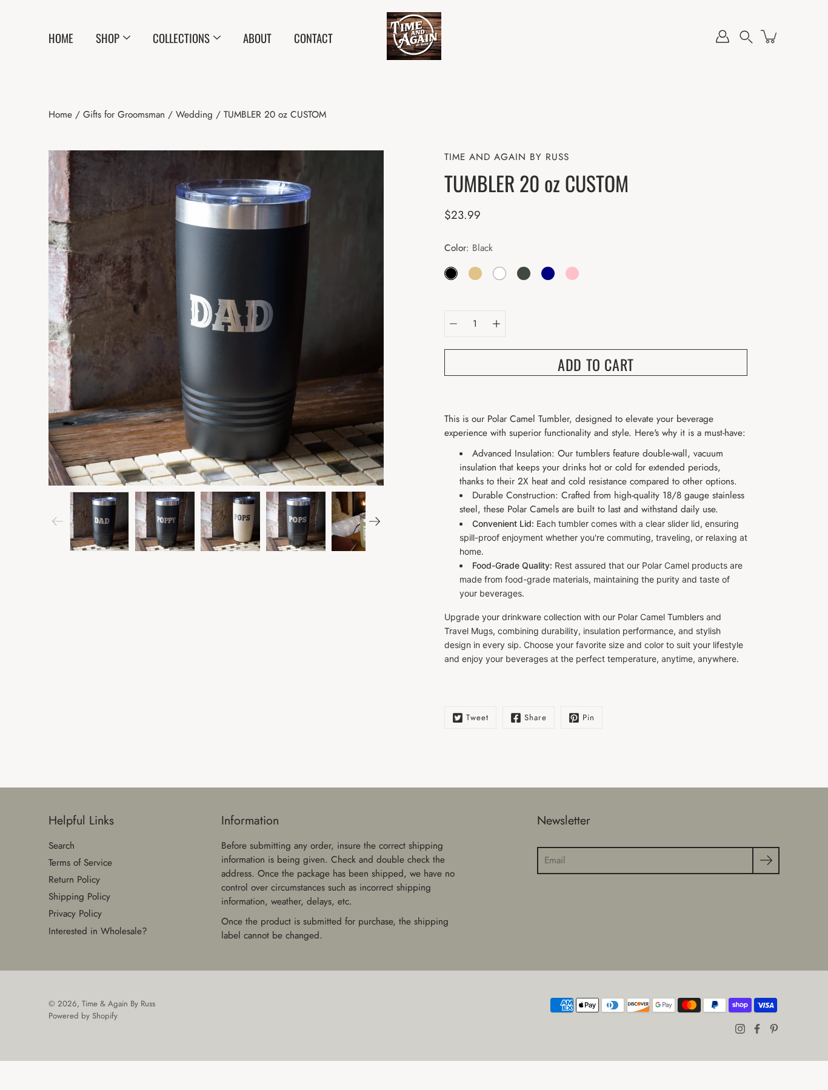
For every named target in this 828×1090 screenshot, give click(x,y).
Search (61, 845)
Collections (181, 37)
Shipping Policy (79, 896)
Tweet (477, 717)
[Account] (722, 36)
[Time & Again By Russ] (414, 36)
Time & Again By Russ (118, 1003)
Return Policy (74, 879)
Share (535, 717)
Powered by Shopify (83, 1015)
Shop (107, 37)
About (257, 37)
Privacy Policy (75, 913)
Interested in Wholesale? (97, 931)
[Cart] (770, 36)
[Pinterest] (774, 1029)
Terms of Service (80, 862)
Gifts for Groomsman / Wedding (148, 114)
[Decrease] (453, 323)
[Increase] (496, 323)
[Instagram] (740, 1029)
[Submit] (766, 860)
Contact (313, 37)
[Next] (375, 521)
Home (60, 37)
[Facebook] (757, 1029)
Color (468, 248)
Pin (589, 717)
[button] (746, 36)
